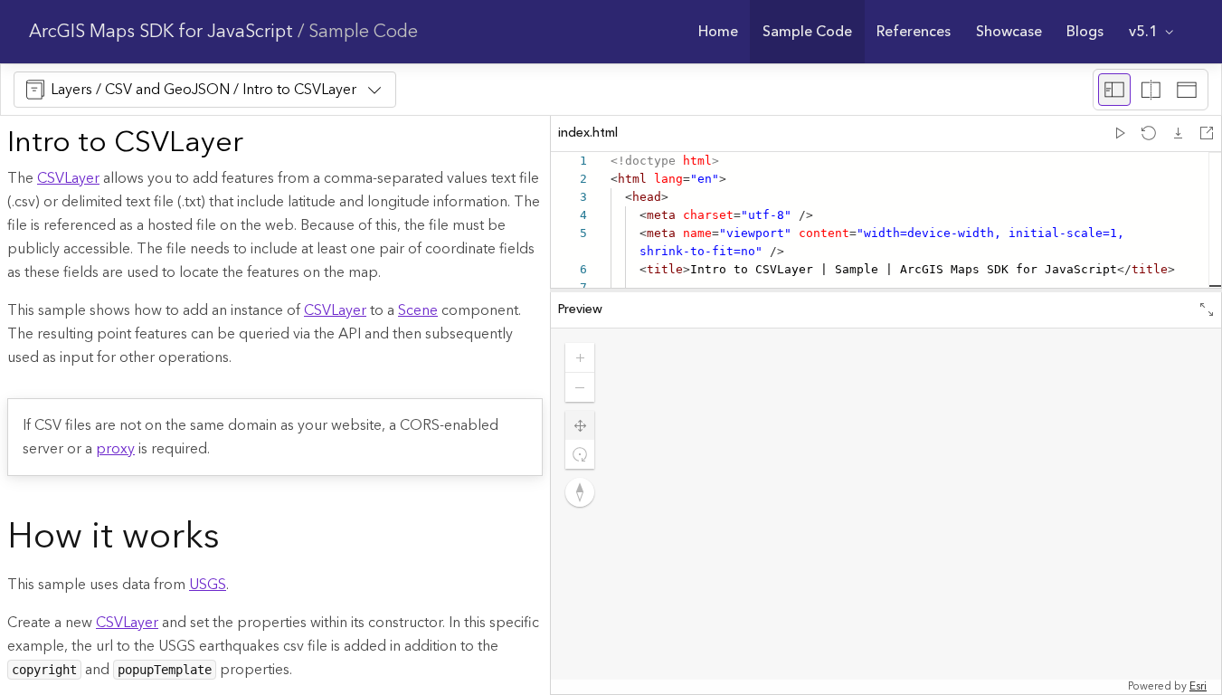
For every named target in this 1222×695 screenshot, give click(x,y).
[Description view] (1114, 89)
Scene (418, 310)
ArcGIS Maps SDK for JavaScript (161, 31)
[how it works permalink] (234, 538)
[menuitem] (718, 31)
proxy (115, 449)
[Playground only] (1150, 89)
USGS (207, 584)
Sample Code (363, 31)
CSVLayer (68, 178)
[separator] (886, 290)
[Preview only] (1186, 89)
